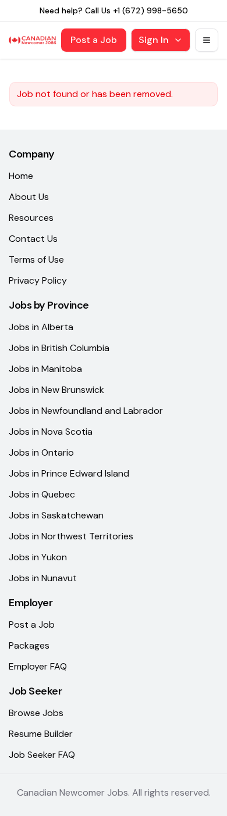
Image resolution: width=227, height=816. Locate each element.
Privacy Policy (38, 280)
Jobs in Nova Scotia (51, 431)
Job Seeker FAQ (42, 755)
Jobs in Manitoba (45, 369)
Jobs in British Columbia (59, 348)
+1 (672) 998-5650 (150, 10)
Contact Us (33, 238)
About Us (29, 197)
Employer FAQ (38, 666)
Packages (29, 645)
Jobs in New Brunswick (56, 390)
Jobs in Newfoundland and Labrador (86, 411)
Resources (31, 218)
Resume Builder (41, 734)
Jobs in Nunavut (43, 578)
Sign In (154, 40)
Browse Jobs (36, 713)
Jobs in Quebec (42, 494)
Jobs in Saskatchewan (56, 515)
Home (21, 176)
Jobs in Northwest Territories (71, 536)
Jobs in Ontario (41, 452)
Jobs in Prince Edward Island (69, 473)
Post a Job (93, 40)
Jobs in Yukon (38, 557)
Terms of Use (36, 259)
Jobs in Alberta (41, 327)
